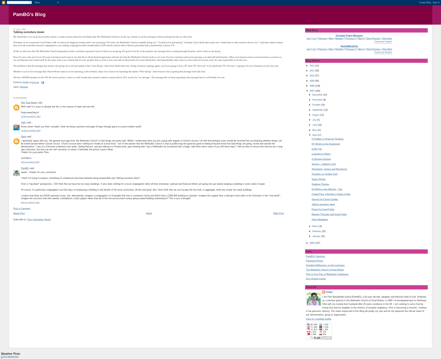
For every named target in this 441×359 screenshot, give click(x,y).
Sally (23, 122)
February (317, 231)
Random (339, 38)
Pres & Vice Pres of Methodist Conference (327, 274)
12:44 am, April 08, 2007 (31, 130)
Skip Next (387, 38)
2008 (312, 86)
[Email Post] (42, 82)
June (315, 125)
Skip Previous (373, 38)
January (316, 236)
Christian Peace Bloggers (349, 35)
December (317, 94)
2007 (312, 90)
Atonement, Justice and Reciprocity (329, 169)
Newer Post (19, 213)
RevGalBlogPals (349, 46)
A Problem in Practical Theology (328, 139)
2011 (312, 70)
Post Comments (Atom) (39, 219)
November (317, 99)
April (314, 135)
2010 (312, 75)
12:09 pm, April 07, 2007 (31, 116)
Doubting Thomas (320, 184)
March (315, 226)
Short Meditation (320, 219)
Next (331, 38)
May (314, 130)
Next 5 (361, 38)
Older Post (278, 213)
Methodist (24, 87)
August (316, 115)
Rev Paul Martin (29, 102)
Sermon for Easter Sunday (325, 199)
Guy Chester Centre (316, 278)
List (314, 38)
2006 (312, 243)
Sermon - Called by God (324, 164)
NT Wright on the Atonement (326, 144)
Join (308, 38)
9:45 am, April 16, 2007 (30, 202)
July (314, 120)
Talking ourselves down (323, 204)
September (318, 110)
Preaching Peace (314, 261)
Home (149, 213)
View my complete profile (318, 319)
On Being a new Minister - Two (327, 189)
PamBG (25, 168)
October (316, 104)
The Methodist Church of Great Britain (325, 269)
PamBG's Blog (29, 14)
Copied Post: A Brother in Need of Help (331, 194)
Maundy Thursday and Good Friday (329, 214)
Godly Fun (317, 149)
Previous (322, 38)
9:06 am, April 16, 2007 (30, 162)
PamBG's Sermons (315, 256)
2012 (312, 65)
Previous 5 (350, 38)
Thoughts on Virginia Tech (325, 174)
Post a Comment (21, 208)
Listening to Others (321, 154)
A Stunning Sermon (321, 159)
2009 (312, 81)
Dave (23, 136)
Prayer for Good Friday (323, 209)
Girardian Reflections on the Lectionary (325, 265)
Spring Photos (319, 179)
